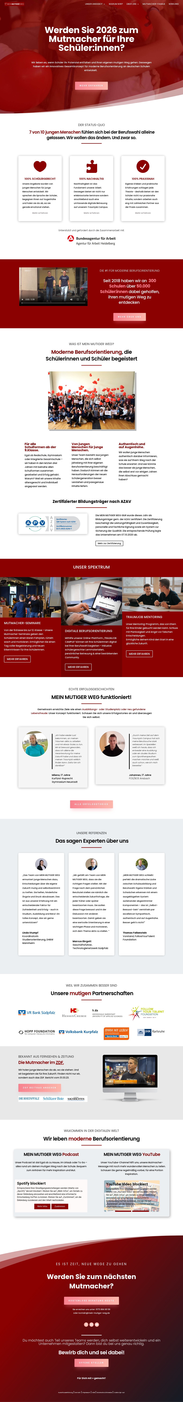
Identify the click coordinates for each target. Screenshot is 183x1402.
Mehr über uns (129, 317)
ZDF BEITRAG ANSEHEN (40, 1088)
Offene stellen (91, 1363)
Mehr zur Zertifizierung (109, 543)
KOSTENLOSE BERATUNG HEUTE (91, 1301)
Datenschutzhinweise (104, 1393)
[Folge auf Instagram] (91, 1324)
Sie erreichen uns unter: (91, 1309)
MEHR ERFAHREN (17, 659)
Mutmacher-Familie (154, 4)
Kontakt (78, 1393)
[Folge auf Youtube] (97, 1324)
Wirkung (174, 4)
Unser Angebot (94, 4)
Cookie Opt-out (119, 1393)
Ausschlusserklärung (65, 1393)
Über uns (131, 4)
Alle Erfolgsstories (91, 804)
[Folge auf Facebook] (86, 1324)
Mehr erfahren (91, 86)
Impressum (86, 1393)
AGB (93, 1393)
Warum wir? (116, 4)
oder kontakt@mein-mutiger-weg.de (91, 1313)
